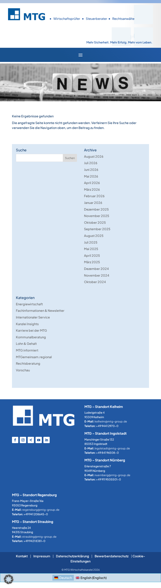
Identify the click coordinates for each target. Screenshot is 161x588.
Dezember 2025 (96, 209)
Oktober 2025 (95, 222)
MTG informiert (27, 350)
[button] (8, 579)
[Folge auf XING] (31, 440)
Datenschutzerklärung (72, 556)
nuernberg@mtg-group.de (112, 475)
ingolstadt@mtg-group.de (112, 448)
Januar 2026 (93, 203)
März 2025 (92, 262)
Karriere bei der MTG (31, 330)
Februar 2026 (94, 196)
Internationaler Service (33, 317)
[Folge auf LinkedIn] (46, 440)
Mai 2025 (91, 249)
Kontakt (22, 556)
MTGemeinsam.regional (34, 357)
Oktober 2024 (95, 282)
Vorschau (23, 370)
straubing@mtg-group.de (39, 536)
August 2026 (93, 156)
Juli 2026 (90, 163)
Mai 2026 (91, 176)
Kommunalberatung (31, 337)
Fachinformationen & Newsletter (40, 310)
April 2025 (92, 255)
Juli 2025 (90, 242)
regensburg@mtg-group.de (40, 509)
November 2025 (96, 216)
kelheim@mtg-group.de (111, 421)
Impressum (41, 556)
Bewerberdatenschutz (112, 556)
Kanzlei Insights (27, 324)
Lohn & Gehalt (26, 343)
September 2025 (97, 229)
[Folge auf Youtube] (39, 440)
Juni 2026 (91, 169)
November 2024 (96, 275)
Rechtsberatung (28, 363)
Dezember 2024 (96, 269)
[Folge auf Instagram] (23, 440)
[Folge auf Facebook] (15, 440)
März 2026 (92, 189)
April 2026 (92, 183)
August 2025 (93, 236)
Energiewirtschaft (29, 304)
